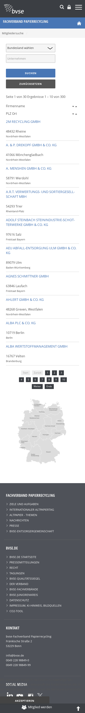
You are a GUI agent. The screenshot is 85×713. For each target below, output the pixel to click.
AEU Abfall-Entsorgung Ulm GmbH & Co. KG (41, 250)
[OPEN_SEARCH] (62, 6)
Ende (49, 386)
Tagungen (17, 573)
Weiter (37, 386)
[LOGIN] (69, 7)
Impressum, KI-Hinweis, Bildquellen (35, 605)
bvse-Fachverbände (23, 589)
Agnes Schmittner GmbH (27, 276)
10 (63, 379)
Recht (13, 568)
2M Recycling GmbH (23, 121)
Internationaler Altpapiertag (31, 509)
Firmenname (15, 106)
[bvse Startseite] (79, 23)
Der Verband (18, 584)
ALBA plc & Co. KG (21, 323)
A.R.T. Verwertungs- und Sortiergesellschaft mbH (40, 194)
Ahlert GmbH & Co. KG (25, 299)
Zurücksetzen (30, 84)
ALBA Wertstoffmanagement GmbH (37, 346)
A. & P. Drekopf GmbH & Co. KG (31, 145)
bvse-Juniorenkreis (23, 595)
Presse (14, 526)
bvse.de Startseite (22, 557)
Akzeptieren (24, 700)
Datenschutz (19, 600)
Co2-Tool (16, 611)
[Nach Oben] (78, 708)
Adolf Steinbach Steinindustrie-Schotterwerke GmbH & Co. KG (40, 222)
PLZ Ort (11, 113)
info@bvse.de (15, 655)
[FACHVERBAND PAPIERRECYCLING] (44, 8)
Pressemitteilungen (24, 562)
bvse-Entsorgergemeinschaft (31, 531)
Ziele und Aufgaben (24, 504)
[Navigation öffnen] (79, 8)
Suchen (31, 73)
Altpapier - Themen (23, 515)
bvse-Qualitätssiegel (24, 578)
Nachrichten (19, 520)
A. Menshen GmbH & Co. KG (28, 168)
